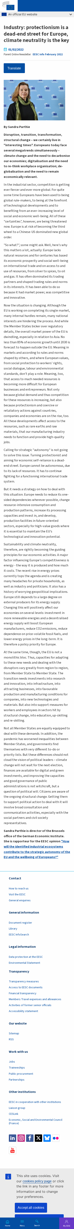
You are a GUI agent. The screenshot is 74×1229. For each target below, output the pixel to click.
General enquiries (20, 900)
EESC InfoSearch (19, 935)
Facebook (30, 1138)
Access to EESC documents (26, 987)
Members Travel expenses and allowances (35, 999)
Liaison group (17, 1108)
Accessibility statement (23, 1011)
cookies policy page (37, 1181)
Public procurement (21, 1074)
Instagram (21, 1138)
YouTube (12, 1150)
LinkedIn (12, 1138)
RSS (11, 1039)
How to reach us (19, 889)
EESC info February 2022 (48, 54)
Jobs (12, 1062)
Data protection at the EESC (26, 957)
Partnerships (16, 1080)
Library (13, 929)
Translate (14, 68)
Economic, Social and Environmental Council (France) (35, 1121)
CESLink (13, 1114)
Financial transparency (22, 993)
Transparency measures (24, 981)
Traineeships (17, 1068)
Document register (20, 923)
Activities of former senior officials (30, 1005)
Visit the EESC (17, 894)
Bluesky (47, 1138)
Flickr (55, 1138)
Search (37, 1225)
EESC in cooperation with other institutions (35, 1102)
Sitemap (14, 1033)
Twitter (38, 1138)
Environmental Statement (24, 963)
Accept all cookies (31, 1207)
